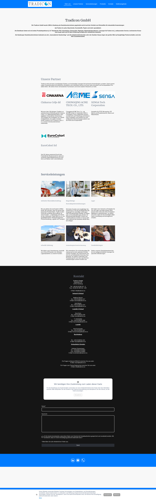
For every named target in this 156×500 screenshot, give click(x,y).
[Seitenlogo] (40, 4)
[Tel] (83, 460)
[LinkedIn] (73, 460)
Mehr (40, 498)
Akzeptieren (78, 395)
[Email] (78, 460)
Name (44, 406)
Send (78, 445)
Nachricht (44, 414)
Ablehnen (117, 494)
